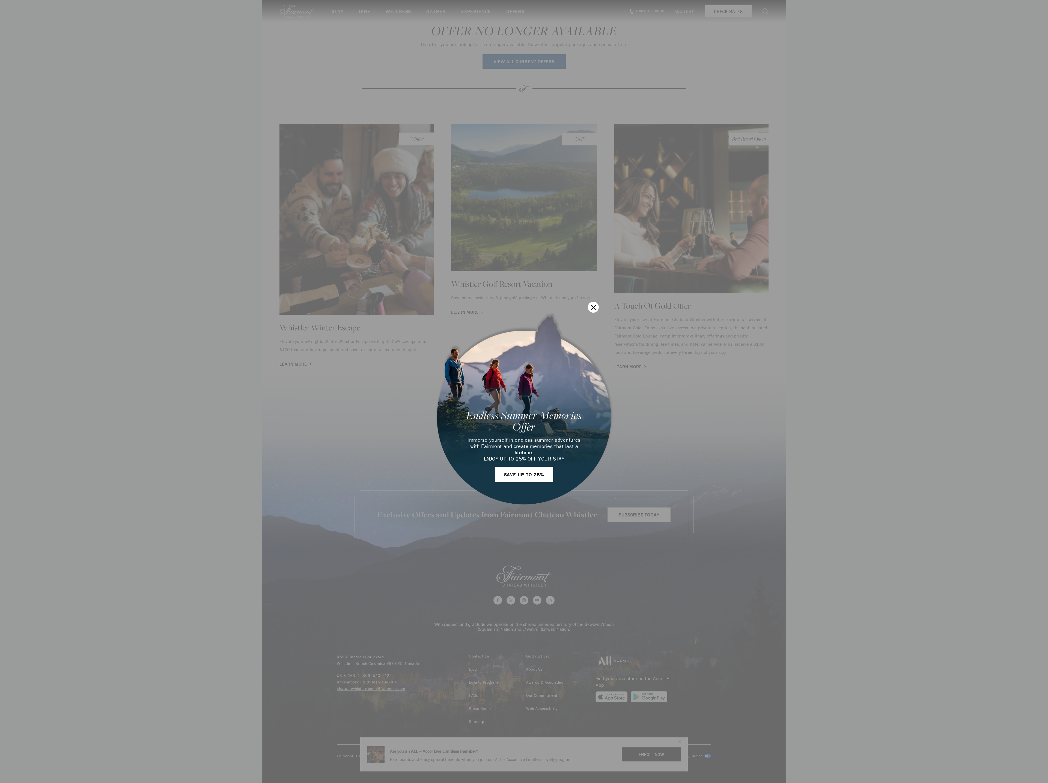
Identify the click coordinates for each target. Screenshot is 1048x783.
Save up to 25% (524, 474)
